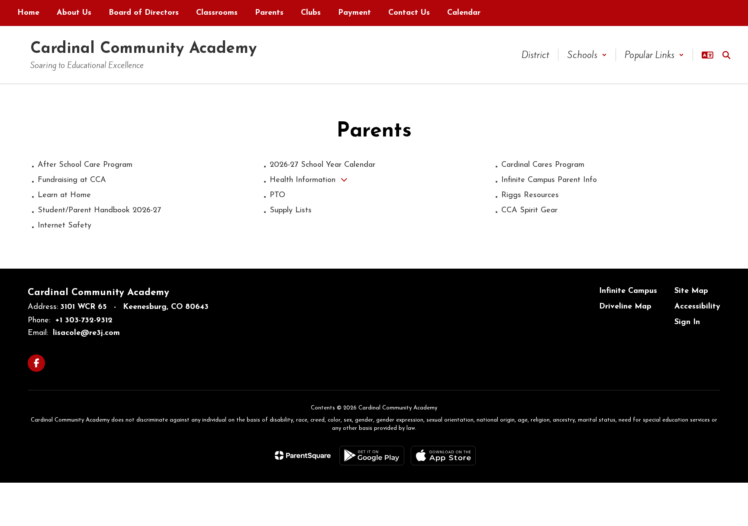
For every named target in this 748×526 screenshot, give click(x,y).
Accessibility (697, 307)
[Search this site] (726, 55)
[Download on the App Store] (443, 455)
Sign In (687, 322)
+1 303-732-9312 (84, 321)
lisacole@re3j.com (86, 333)
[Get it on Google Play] (371, 455)
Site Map (691, 291)
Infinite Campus (628, 291)
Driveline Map (625, 307)
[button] (587, 55)
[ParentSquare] (303, 455)
